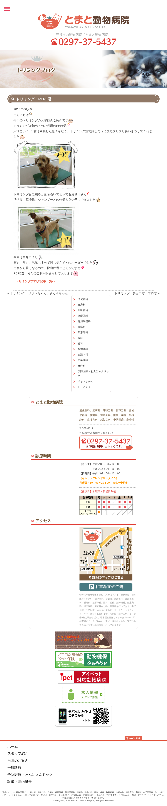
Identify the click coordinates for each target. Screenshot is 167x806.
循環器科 (83, 315)
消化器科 (83, 299)
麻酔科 (81, 365)
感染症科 (83, 360)
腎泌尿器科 (84, 321)
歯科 (80, 343)
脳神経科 (83, 349)
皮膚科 (81, 304)
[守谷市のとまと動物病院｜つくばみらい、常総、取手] (83, 21)
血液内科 (83, 354)
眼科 (80, 337)
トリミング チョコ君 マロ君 (135, 293)
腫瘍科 (81, 326)
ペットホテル (85, 381)
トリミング (84, 386)
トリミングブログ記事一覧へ (35, 281)
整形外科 (83, 332)
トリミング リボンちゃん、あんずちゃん (39, 293)
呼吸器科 (83, 310)
